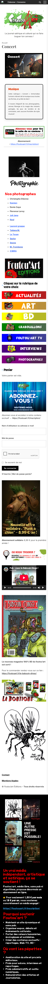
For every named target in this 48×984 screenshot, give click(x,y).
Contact (5, 775)
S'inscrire (6, 474)
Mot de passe (8, 438)
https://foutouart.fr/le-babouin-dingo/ (19, 673)
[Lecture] (5, 587)
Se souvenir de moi (13, 462)
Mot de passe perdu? (22, 474)
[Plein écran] (43, 587)
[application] (24, 577)
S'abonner (11, 2)
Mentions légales (10, 780)
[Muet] (39, 587)
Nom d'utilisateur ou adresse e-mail (18, 426)
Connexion (21, 2)
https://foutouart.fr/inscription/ (25, 144)
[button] (45, 2)
